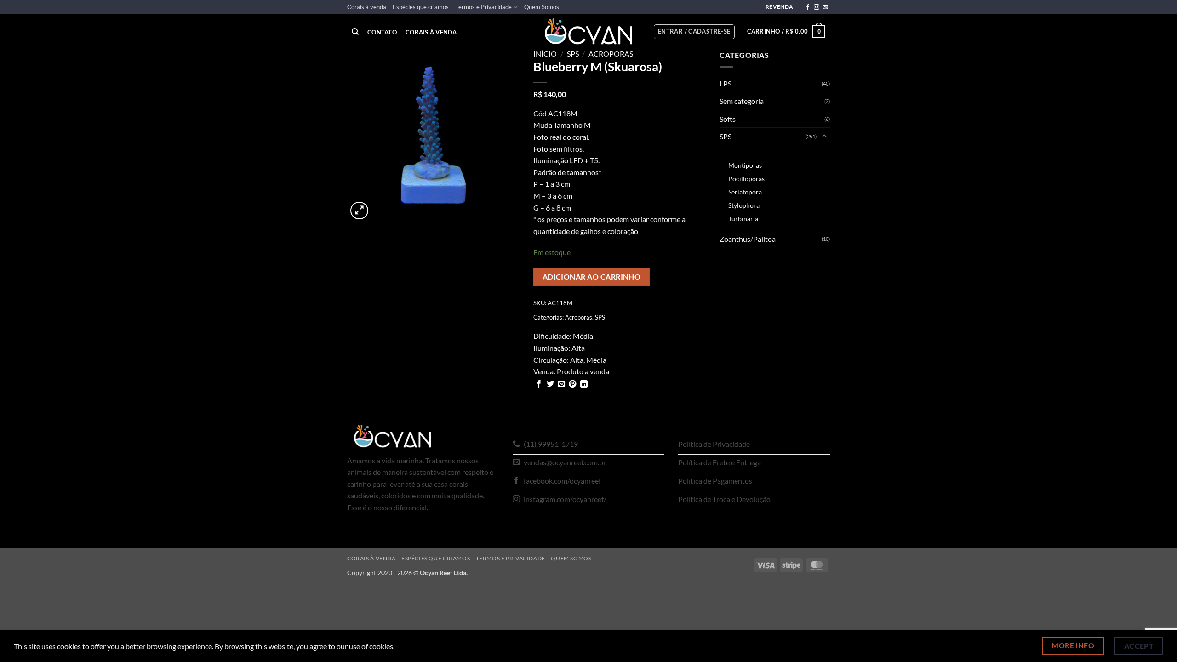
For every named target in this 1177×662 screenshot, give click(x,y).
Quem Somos (541, 7)
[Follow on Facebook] (808, 7)
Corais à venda (366, 7)
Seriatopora (745, 192)
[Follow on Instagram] (816, 7)
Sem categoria (742, 101)
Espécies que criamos (421, 7)
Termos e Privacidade (483, 7)
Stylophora (744, 205)
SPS (573, 53)
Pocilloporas (746, 179)
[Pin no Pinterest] (572, 384)
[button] (694, 31)
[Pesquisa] (355, 32)
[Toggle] (824, 136)
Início (545, 53)
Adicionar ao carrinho (592, 277)
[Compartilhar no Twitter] (550, 384)
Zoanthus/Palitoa (748, 238)
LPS (725, 83)
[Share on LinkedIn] (584, 384)
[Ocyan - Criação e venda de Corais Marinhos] (588, 31)
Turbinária (743, 219)
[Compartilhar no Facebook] (539, 384)
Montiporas (745, 165)
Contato (382, 32)
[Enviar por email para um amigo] (561, 384)
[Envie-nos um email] (825, 7)
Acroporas (610, 53)
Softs (728, 118)
